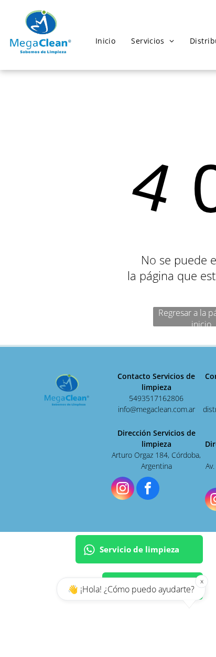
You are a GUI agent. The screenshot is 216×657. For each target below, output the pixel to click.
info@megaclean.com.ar (156, 409)
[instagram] (122, 489)
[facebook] (147, 489)
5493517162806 (156, 398)
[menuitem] (106, 41)
